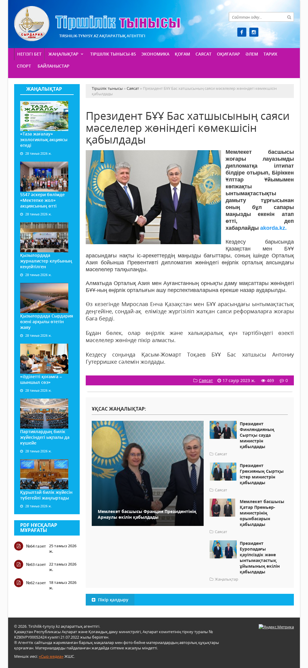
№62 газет (36, 582)
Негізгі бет (29, 54)
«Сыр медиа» (51, 656)
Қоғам (182, 54)
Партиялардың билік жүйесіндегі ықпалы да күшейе (44, 437)
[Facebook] (241, 32)
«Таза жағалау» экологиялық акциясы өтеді (43, 139)
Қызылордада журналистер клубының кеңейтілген (46, 260)
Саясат (203, 54)
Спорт (24, 66)
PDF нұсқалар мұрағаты (38, 528)
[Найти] (289, 16)
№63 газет (36, 564)
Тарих (270, 54)
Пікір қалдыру (112, 600)
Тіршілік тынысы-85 (113, 54)
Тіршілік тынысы (97, 23)
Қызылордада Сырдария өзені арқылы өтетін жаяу (46, 321)
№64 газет (36, 546)
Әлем (251, 54)
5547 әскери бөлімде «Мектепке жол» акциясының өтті (42, 200)
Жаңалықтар (63, 54)
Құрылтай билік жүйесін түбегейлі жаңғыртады (46, 495)
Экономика (155, 54)
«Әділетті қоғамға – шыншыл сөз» (41, 379)
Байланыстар (53, 66)
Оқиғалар (228, 54)
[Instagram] (253, 32)
